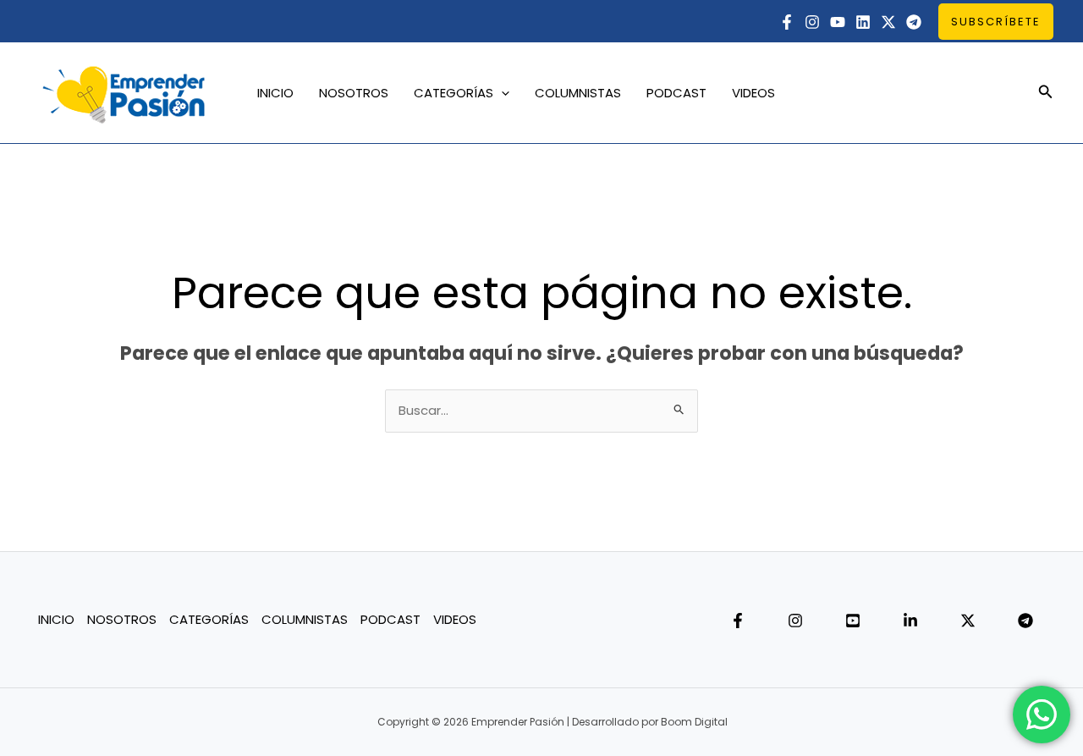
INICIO (275, 93)
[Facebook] (786, 22)
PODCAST (676, 93)
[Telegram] (913, 22)
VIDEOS (753, 93)
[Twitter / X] (888, 22)
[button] (995, 21)
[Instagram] (812, 22)
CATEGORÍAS (453, 93)
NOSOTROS (353, 93)
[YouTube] (837, 22)
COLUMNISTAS (578, 93)
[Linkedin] (863, 22)
